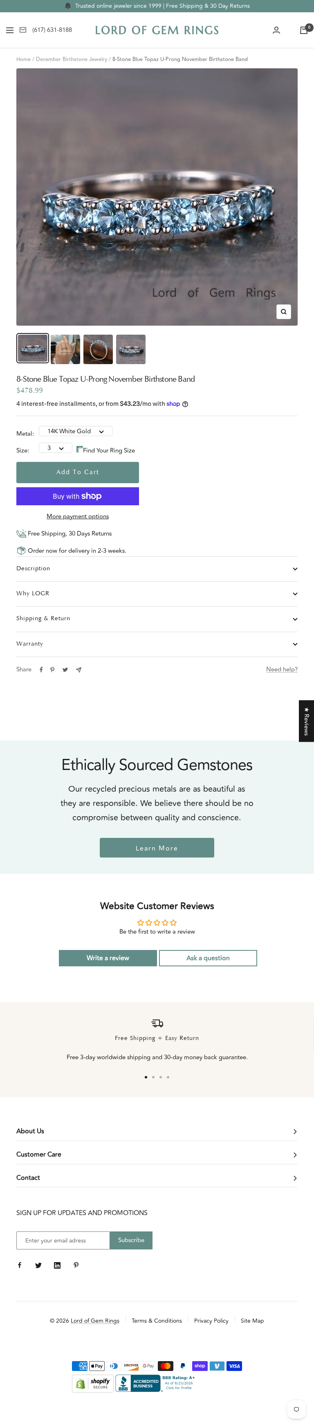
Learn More (157, 848)
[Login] (276, 30)
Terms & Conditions (157, 1321)
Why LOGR (32, 594)
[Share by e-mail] (78, 670)
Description (33, 569)
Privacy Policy (211, 1321)
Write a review (108, 958)
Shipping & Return (43, 619)
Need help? (282, 669)
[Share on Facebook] (41, 670)
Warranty (29, 644)
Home (23, 59)
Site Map (252, 1321)
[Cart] (304, 30)
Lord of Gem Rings (95, 1321)
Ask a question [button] (208, 958)
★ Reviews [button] (306, 721)
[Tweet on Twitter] (65, 670)
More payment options (78, 516)
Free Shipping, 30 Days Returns (69, 533)
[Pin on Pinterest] (52, 670)
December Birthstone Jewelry (71, 59)
